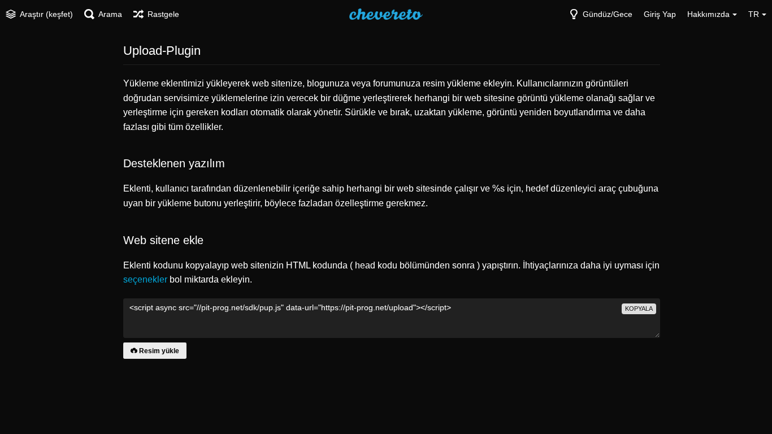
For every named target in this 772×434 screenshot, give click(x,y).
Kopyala (639, 308)
